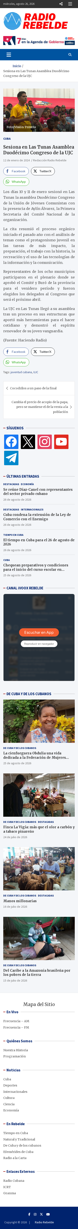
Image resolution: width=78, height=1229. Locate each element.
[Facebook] (11, 442)
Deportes (10, 1085)
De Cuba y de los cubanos (19, 748)
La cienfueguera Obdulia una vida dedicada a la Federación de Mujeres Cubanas (34, 757)
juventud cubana (21, 372)
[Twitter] (28, 442)
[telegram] (11, 458)
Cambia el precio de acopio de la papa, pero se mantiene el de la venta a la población (39, 407)
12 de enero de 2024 (16, 160)
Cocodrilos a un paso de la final (33, 388)
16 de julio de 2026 (15, 907)
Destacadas (11, 484)
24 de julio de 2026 (15, 837)
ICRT (7, 1187)
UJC (35, 372)
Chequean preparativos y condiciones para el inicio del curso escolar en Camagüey (35, 569)
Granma (9, 1193)
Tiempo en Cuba (13, 534)
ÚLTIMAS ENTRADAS (22, 476)
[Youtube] (48, 1214)
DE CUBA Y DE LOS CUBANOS (28, 693)
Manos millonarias (20, 901)
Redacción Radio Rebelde (50, 160)
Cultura (9, 1098)
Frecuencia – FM (16, 1027)
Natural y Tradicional (19, 1139)
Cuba (7, 139)
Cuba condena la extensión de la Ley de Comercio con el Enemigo (37, 517)
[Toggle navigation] (8, 54)
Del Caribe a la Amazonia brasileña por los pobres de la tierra (36, 972)
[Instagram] (44, 442)
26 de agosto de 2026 (17, 499)
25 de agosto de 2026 (17, 575)
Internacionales (32, 509)
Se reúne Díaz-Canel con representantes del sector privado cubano (38, 491)
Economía (27, 484)
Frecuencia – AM (16, 1021)
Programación (14, 1056)
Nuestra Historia (15, 1050)
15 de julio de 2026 (15, 980)
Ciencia (9, 1104)
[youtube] (61, 442)
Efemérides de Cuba (18, 1152)
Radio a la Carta (14, 1158)
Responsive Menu (60, 4)
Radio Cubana (13, 1181)
